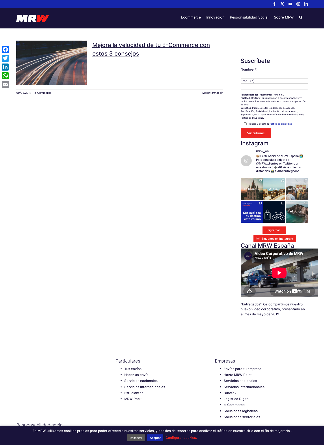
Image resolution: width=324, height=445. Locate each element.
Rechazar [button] (136, 437)
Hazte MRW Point (238, 375)
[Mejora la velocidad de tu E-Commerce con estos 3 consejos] (51, 63)
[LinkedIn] (148, 425)
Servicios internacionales (144, 387)
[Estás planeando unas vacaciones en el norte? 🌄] (297, 212)
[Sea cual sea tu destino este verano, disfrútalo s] (252, 212)
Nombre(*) (249, 69)
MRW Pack (133, 399)
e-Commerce (42, 92)
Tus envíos (133, 369)
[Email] (5, 84)
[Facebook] (117, 425)
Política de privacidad (281, 123)
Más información (212, 92)
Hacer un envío (136, 375)
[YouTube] (133, 425)
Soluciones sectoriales (242, 417)
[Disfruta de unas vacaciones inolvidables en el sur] (274, 189)
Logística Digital (237, 399)
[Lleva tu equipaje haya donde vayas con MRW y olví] (274, 212)
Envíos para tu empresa (242, 369)
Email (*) (248, 81)
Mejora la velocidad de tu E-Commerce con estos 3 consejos (51, 54)
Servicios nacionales (141, 381)
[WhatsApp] (5, 75)
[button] (300, 17)
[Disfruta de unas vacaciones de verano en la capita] (252, 189)
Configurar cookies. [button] (181, 438)
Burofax (230, 393)
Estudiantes (133, 393)
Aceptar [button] (155, 437)
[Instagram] (141, 425)
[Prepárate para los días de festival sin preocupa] (297, 189)
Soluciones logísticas (241, 411)
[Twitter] (125, 425)
